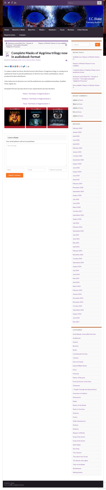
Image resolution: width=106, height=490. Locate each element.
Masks (42, 30)
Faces (62, 30)
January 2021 (77, 152)
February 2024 (77, 128)
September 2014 (78, 262)
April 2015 (76, 247)
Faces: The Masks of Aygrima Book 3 (36, 104)
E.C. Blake (95, 19)
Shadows (52, 30)
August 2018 (77, 195)
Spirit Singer (77, 445)
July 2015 (76, 235)
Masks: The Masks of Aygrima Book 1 (36, 94)
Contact (22, 35)
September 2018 (78, 191)
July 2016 (76, 223)
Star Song (76, 449)
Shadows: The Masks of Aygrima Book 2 (36, 99)
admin (8, 60)
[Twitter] (9, 2)
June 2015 (76, 239)
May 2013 (76, 322)
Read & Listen (9, 35)
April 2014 (76, 282)
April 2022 (76, 136)
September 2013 (78, 310)
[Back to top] (101, 477)
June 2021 (76, 140)
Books (20, 60)
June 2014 (76, 274)
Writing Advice (78, 472)
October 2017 (77, 211)
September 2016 (78, 215)
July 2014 (76, 270)
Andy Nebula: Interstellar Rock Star (84, 334)
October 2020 (77, 156)
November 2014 (78, 254)
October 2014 (77, 258)
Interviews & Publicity (80, 393)
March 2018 (77, 207)
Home (6, 30)
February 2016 (77, 227)
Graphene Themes (18, 485)
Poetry (75, 417)
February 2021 (77, 148)
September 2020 (78, 160)
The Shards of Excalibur (80, 460)
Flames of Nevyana (79, 377)
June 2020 (76, 168)
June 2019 (76, 175)
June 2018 (76, 203)
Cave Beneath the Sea (80, 354)
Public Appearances (79, 421)
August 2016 (77, 219)
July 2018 (76, 199)
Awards (75, 342)
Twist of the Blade (79, 464)
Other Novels (82, 30)
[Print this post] (66, 60)
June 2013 (76, 318)
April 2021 (76, 144)
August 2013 (77, 314)
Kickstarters (77, 397)
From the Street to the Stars (82, 381)
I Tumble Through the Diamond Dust (85, 389)
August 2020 (77, 164)
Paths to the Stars (79, 409)
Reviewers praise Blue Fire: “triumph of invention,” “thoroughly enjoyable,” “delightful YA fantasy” (19, 45)
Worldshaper (77, 468)
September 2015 (78, 231)
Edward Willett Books (80, 366)
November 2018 (78, 187)
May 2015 (76, 243)
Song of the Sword (79, 437)
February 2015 (77, 251)
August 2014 (77, 266)
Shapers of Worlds (79, 433)
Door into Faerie (78, 362)
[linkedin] (15, 2)
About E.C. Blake (18, 30)
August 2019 (77, 172)
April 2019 (76, 179)
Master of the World (79, 405)
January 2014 (77, 294)
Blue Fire (31, 30)
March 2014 (77, 286)
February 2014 (77, 290)
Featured (28, 60)
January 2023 (77, 132)
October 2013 (77, 306)
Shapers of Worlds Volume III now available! (52, 43)
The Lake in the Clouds (80, 456)
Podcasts (76, 413)
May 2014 (76, 278)
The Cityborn (77, 453)
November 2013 (78, 302)
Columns (76, 358)
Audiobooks (14, 60)
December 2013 (78, 298)
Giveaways (76, 385)
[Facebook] (12, 2)
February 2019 (77, 183)
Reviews (71, 30)
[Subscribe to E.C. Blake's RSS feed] (5, 2)
